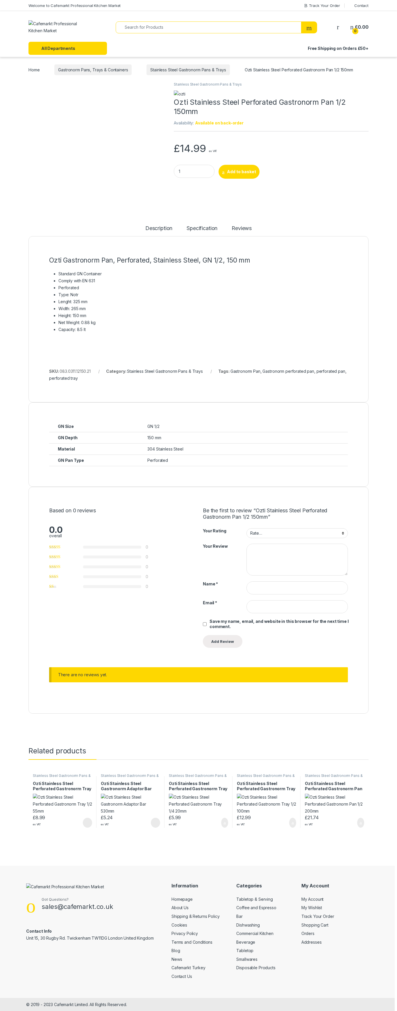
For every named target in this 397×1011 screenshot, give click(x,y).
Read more (87, 823)
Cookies (179, 925)
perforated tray (63, 378)
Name (210, 583)
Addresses (311, 942)
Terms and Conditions (191, 942)
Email (210, 602)
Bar (239, 916)
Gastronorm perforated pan (288, 371)
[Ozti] (179, 93)
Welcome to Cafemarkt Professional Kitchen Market (74, 5)
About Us (180, 907)
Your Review (215, 546)
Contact (361, 5)
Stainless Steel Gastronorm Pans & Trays (188, 69)
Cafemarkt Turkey (188, 967)
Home (34, 69)
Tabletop (244, 950)
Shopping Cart (314, 925)
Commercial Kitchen (254, 933)
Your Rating (214, 530)
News (176, 959)
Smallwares (246, 959)
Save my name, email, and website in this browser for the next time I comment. (279, 624)
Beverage (245, 942)
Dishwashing (248, 925)
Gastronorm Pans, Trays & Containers (93, 69)
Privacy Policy (184, 933)
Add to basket (241, 171)
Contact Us (181, 976)
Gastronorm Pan (245, 371)
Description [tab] (158, 228)
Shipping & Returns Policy (195, 916)
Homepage (182, 899)
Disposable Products (255, 967)
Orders (307, 933)
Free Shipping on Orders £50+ (338, 48)
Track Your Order (324, 5)
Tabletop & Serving (254, 899)
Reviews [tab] (242, 228)
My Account (312, 899)
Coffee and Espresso (256, 907)
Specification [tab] (202, 228)
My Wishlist (311, 907)
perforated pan (330, 371)
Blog (175, 950)
